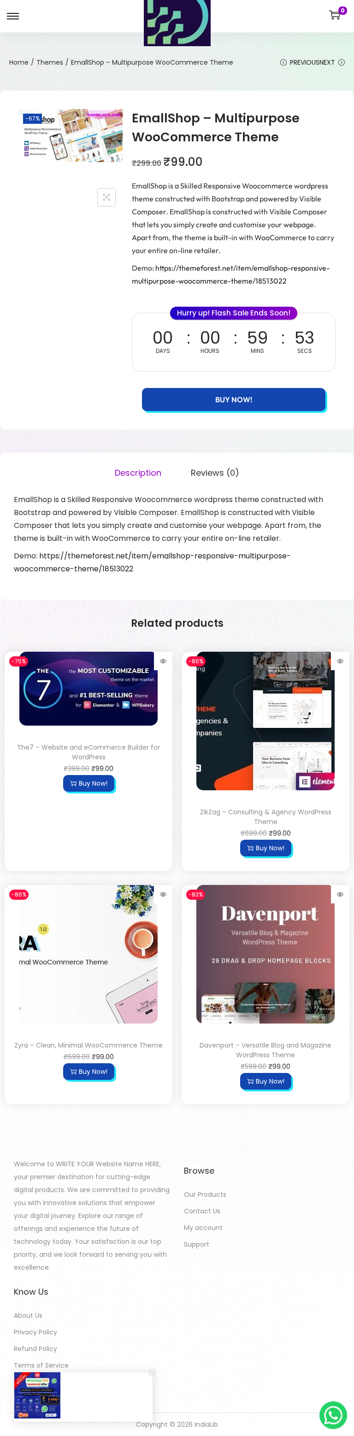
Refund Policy (35, 1348)
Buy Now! (233, 399)
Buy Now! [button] (93, 783)
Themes (49, 62)
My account (203, 1227)
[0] (334, 14)
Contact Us (202, 1211)
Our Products (205, 1194)
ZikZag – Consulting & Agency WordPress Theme (265, 816)
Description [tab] (138, 473)
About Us (28, 1315)
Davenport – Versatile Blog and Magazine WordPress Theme (265, 1050)
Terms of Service (41, 1365)
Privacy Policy (35, 1332)
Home (19, 62)
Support (196, 1244)
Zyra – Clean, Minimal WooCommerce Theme (88, 1045)
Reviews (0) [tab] (215, 473)
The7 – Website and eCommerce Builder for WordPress (88, 752)
